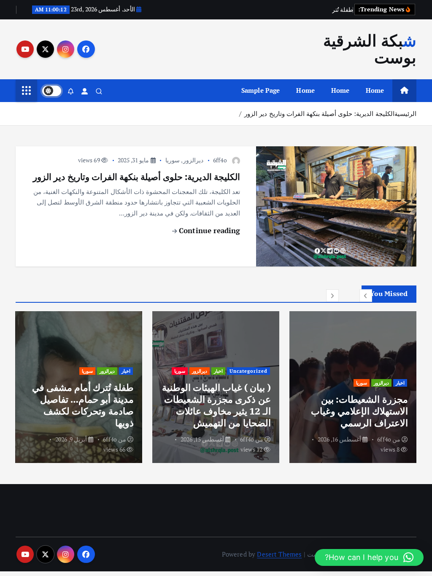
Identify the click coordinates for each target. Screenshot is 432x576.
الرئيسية (405, 113)
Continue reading (208, 230)
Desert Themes (279, 554)
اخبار (400, 383)
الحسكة (244, 371)
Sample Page (260, 90)
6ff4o (220, 160)
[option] (352, 387)
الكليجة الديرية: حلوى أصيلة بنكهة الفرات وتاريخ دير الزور (319, 113)
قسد (208, 371)
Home (375, 90)
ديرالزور (193, 160)
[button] (365, 295)
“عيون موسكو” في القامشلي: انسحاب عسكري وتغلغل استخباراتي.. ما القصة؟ (217, 405)
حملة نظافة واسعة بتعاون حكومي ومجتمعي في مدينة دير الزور (81, 411)
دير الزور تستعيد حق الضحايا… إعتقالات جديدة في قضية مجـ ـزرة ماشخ (359, 411)
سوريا (172, 160)
